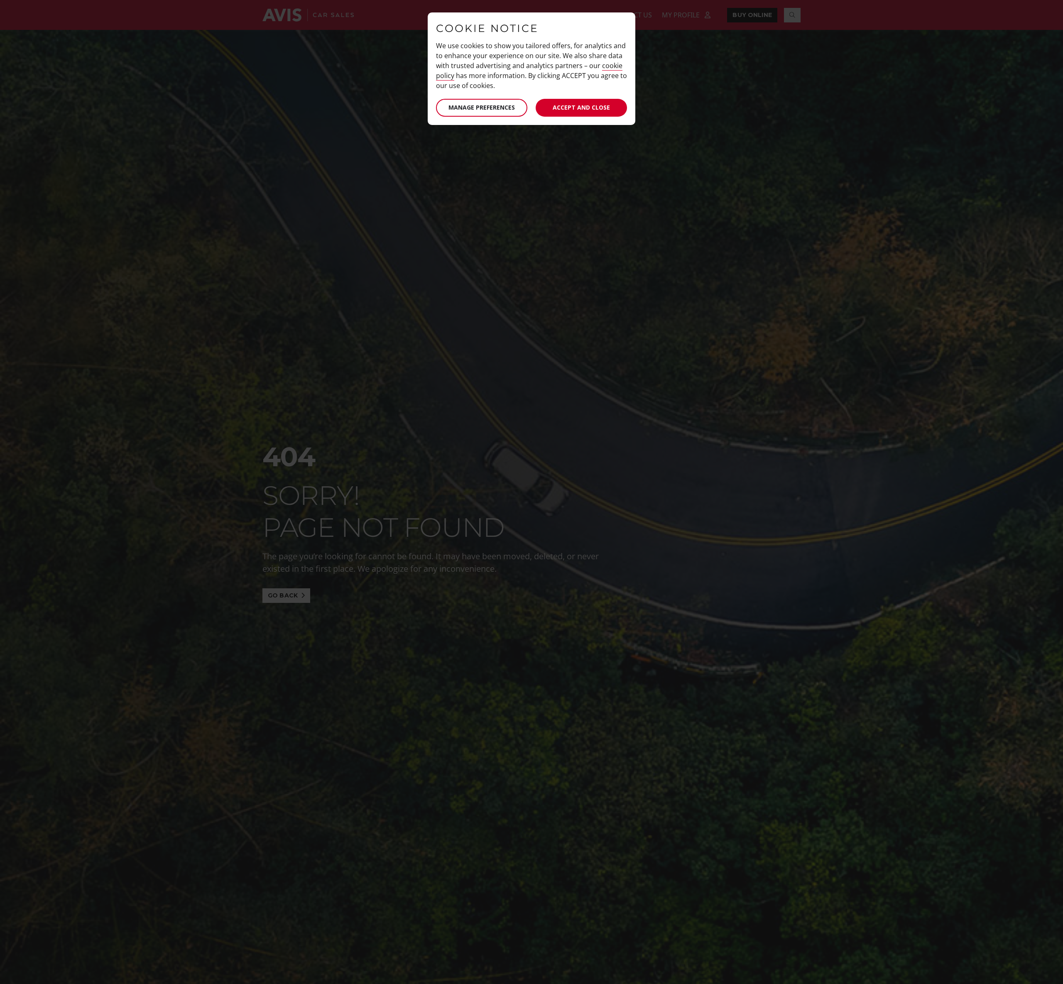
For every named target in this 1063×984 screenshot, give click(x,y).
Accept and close (581, 107)
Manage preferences (481, 107)
